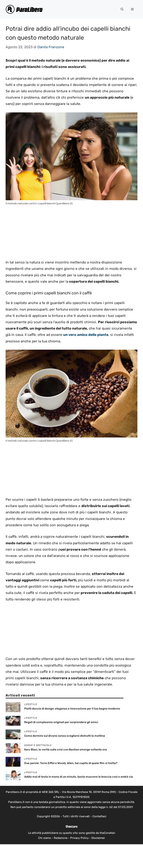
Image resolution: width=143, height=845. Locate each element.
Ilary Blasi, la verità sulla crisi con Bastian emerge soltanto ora (65, 749)
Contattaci (99, 816)
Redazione (60, 838)
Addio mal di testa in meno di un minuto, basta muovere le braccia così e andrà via (78, 776)
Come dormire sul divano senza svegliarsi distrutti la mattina (64, 735)
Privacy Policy (79, 838)
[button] (122, 9)
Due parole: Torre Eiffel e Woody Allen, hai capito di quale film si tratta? (70, 763)
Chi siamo (44, 838)
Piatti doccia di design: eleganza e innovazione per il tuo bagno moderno (72, 708)
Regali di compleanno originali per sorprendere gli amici (61, 722)
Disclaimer (98, 838)
